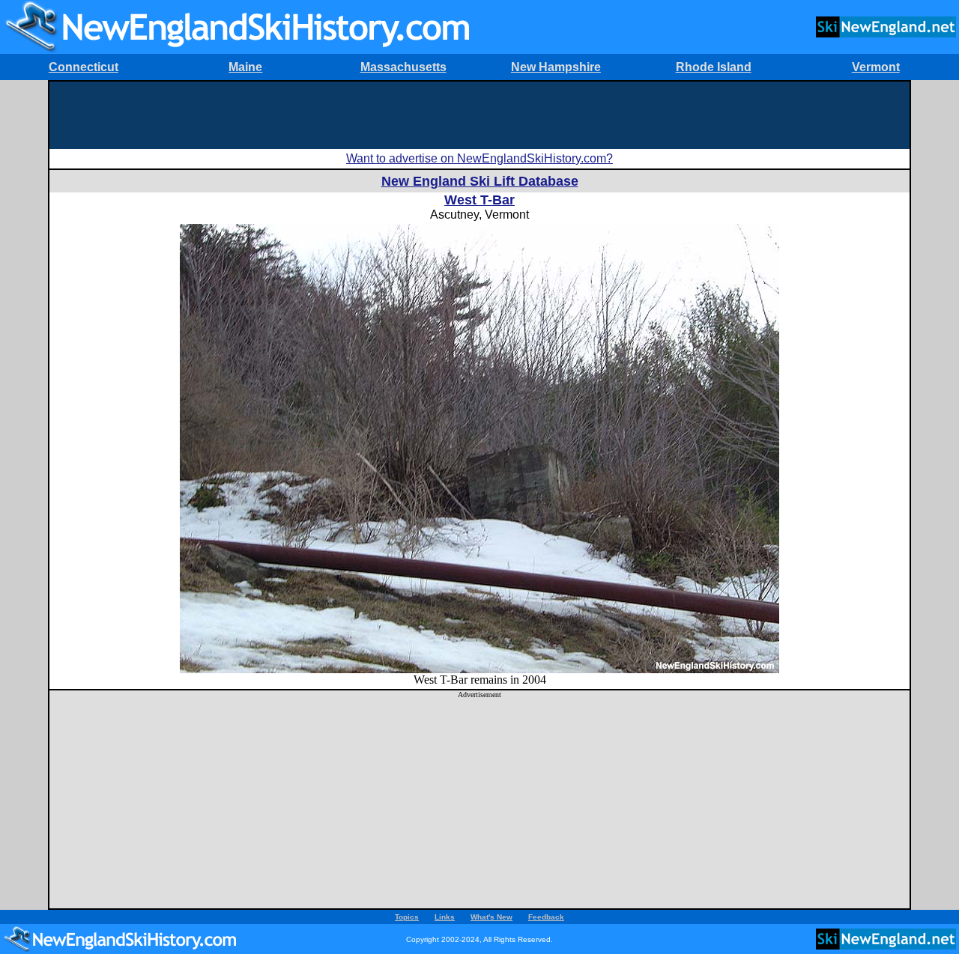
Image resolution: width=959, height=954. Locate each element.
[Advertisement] (479, 115)
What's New (491, 917)
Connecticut (83, 67)
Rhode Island (713, 67)
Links (445, 917)
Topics (407, 917)
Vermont (876, 67)
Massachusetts (403, 67)
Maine (245, 67)
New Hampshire (556, 67)
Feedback (546, 917)
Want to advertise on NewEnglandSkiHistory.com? (479, 158)
